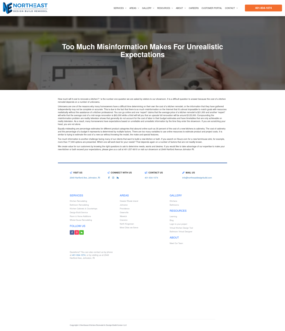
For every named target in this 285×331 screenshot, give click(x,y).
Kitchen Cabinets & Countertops (83, 208)
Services (119, 8)
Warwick (123, 216)
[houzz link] (118, 177)
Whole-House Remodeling (81, 220)
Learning (173, 216)
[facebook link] (109, 177)
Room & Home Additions (80, 216)
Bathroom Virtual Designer (181, 231)
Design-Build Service (79, 212)
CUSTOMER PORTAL (212, 8)
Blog (172, 220)
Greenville (124, 212)
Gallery (146, 8)
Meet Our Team (176, 243)
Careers (194, 8)
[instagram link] (113, 177)
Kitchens (173, 201)
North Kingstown (127, 223)
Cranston (124, 220)
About (179, 8)
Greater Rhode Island (129, 201)
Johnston (124, 205)
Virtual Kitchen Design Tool (181, 227)
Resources (163, 8)
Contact (230, 8)
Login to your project (178, 224)
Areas (132, 8)
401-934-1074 (263, 8)
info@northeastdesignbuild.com (197, 177)
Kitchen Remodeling (78, 201)
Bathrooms (174, 205)
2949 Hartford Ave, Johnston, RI (85, 177)
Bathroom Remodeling (79, 205)
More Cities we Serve (129, 227)
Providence (124, 208)
